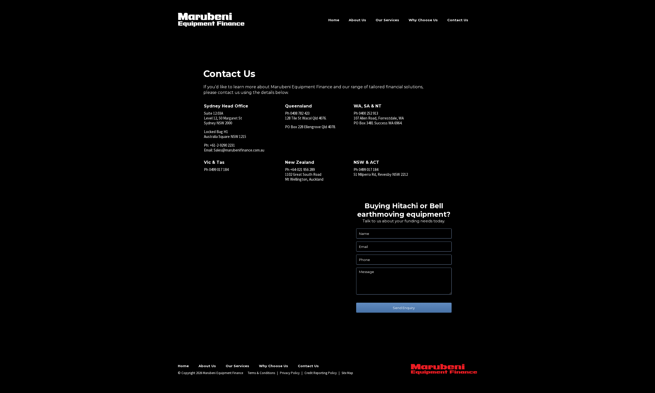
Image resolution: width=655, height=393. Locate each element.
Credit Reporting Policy (320, 373)
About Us (357, 20)
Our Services (387, 20)
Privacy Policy (290, 373)
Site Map (347, 373)
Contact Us (457, 20)
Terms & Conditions (261, 373)
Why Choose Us (423, 20)
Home (333, 20)
